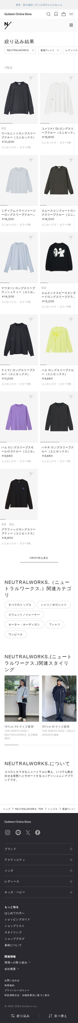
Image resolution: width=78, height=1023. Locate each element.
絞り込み (23, 1016)
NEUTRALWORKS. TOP (29, 808)
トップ (6, 808)
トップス (53, 808)
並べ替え (60, 1016)
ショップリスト (15, 925)
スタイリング (13, 932)
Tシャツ (54, 624)
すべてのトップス (20, 604)
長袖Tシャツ (48, 50)
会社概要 (10, 969)
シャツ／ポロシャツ (54, 604)
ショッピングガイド (17, 919)
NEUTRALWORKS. (18, 50)
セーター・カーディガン (24, 624)
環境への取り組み (16, 962)
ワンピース (16, 634)
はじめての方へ (15, 913)
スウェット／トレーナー (24, 614)
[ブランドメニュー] (71, 25)
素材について (13, 945)
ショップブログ (15, 938)
